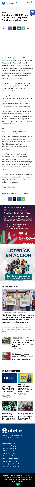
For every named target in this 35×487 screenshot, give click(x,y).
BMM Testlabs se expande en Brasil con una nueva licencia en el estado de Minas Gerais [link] (25, 388)
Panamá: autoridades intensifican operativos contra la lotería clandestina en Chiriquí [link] (25, 416)
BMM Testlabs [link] (21, 393)
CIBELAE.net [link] (11, 187)
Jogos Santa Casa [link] (17, 352)
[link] (32, 12)
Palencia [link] (26, 193)
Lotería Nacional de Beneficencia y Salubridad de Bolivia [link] (21, 338)
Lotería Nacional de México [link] (9, 312)
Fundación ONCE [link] (11, 193)
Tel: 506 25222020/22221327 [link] (11, 466)
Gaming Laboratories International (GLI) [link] (7, 396)
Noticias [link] (4, 12)
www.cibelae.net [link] (7, 60)
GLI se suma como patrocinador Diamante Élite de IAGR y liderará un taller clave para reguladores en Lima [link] (9, 389)
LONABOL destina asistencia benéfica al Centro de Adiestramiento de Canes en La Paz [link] (23, 343)
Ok (18, 484)
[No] (33, 480)
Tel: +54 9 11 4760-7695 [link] (9, 456)
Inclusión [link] (20, 193)
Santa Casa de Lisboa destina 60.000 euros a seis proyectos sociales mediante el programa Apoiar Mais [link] (23, 357)
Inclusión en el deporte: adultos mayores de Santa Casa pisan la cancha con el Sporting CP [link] (9, 416)
